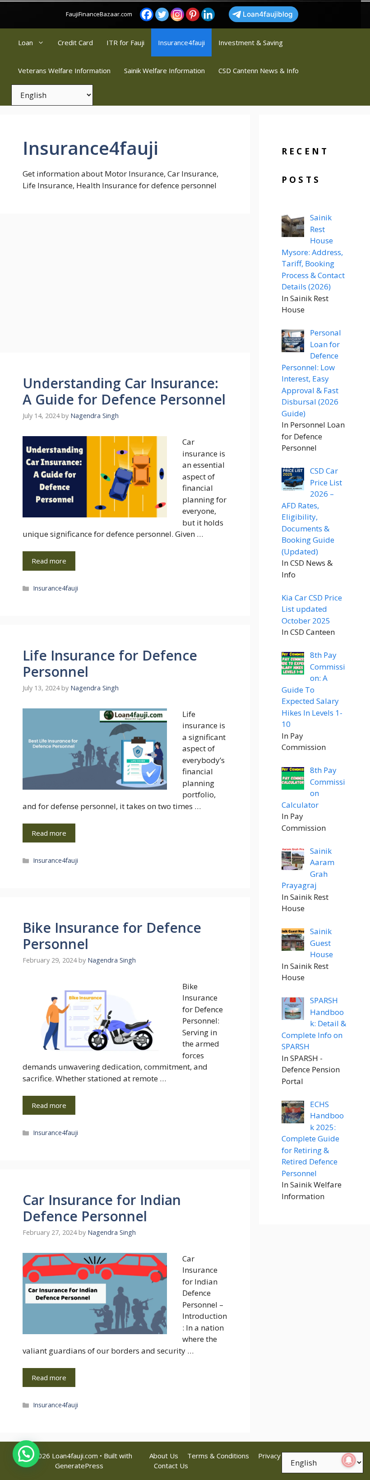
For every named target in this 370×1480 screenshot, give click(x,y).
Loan (25, 42)
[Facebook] (146, 14)
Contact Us (171, 1465)
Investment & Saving (250, 42)
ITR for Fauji (125, 42)
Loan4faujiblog (268, 14)
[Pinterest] (192, 14)
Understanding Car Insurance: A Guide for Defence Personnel (124, 391)
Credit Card (75, 42)
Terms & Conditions (218, 1455)
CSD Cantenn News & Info (258, 70)
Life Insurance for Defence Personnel (110, 663)
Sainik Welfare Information (164, 70)
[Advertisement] (125, 286)
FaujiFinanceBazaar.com (99, 14)
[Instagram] (177, 14)
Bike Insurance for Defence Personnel (112, 935)
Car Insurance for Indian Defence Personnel (102, 1208)
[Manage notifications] (349, 1460)
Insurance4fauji (181, 42)
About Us (163, 1455)
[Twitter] (162, 14)
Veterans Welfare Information (64, 70)
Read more (49, 560)
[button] (26, 1453)
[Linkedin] (208, 14)
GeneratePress (79, 1465)
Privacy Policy (279, 1455)
